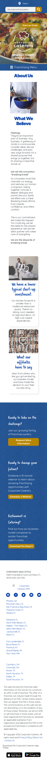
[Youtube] (39, 595)
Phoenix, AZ (11, 601)
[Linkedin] (31, 595)
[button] (44, 25)
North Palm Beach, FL (16, 622)
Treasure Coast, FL (15, 610)
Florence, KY (12, 647)
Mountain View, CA (14, 604)
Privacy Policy (25, 737)
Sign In (5, 24)
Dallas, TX (10, 676)
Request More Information (23, 442)
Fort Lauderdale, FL (15, 641)
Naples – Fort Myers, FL (17, 625)
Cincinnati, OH (12, 667)
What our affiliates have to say (23, 362)
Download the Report (21, 546)
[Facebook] (8, 595)
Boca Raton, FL (13, 644)
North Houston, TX (14, 673)
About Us (37, 737)
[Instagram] (16, 595)
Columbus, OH (12, 664)
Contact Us (9, 740)
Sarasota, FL (12, 619)
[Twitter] (24, 595)
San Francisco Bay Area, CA (19, 607)
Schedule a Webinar (20, 496)
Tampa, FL (11, 613)
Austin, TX (10, 670)
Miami (25, 3)
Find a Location (38, 9)
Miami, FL (10, 634)
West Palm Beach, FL (15, 628)
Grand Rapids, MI (14, 650)
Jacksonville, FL (13, 631)
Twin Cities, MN (12, 653)
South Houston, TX (14, 679)
